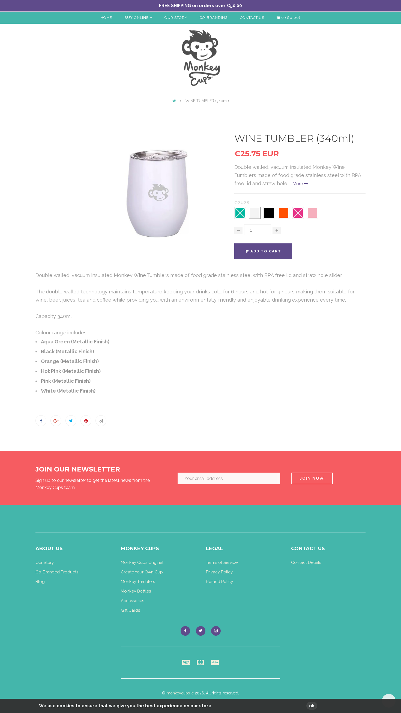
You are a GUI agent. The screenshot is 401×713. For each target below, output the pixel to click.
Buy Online (137, 18)
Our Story (175, 18)
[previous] (106, 193)
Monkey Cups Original (142, 562)
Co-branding (214, 18)
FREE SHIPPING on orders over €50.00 (200, 5)
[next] (210, 193)
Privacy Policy (219, 572)
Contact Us (252, 18)
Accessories (132, 600)
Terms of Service (222, 562)
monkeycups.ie (180, 693)
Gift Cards (130, 610)
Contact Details (306, 562)
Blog (40, 581)
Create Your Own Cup (142, 572)
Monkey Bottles (136, 591)
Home (106, 18)
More (298, 183)
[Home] (174, 101)
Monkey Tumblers (138, 581)
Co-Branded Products (56, 572)
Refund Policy (219, 581)
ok (312, 705)
